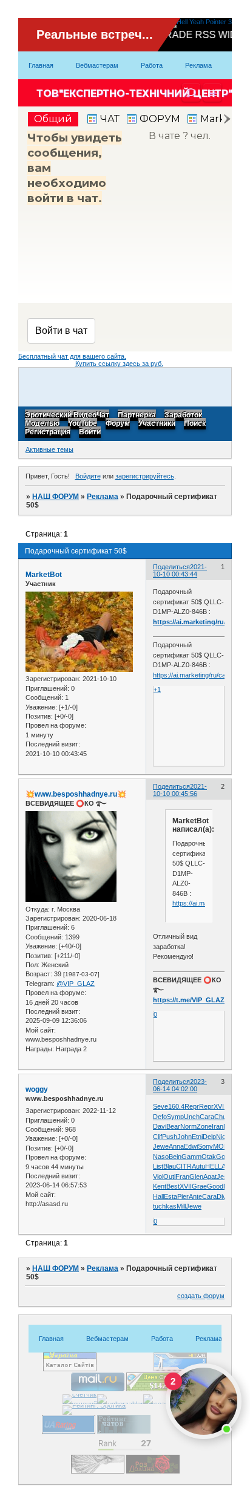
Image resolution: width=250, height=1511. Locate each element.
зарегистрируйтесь (144, 476)
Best (173, 1186)
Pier (183, 1196)
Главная (41, 65)
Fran (182, 1176)
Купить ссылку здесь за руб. (119, 363)
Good (215, 1186)
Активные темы (49, 449)
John (184, 1136)
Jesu (224, 1176)
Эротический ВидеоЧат (67, 415)
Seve (160, 1106)
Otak (208, 1156)
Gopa (224, 1156)
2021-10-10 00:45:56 (180, 790)
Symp (175, 1116)
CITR (184, 1166)
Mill (181, 1206)
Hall (158, 1196)
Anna (176, 1146)
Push (169, 1136)
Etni (197, 1136)
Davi (159, 1126)
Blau (169, 1166)
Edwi (191, 1146)
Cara (207, 1116)
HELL (213, 1166)
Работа (152, 65)
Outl (169, 1176)
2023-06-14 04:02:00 (180, 1085)
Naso (161, 1156)
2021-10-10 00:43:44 (180, 570)
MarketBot (43, 574)
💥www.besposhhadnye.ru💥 (75, 794)
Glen (196, 1176)
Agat (210, 1176)
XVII (220, 1106)
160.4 (176, 1106)
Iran (217, 1126)
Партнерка (137, 415)
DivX (224, 1196)
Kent (159, 1186)
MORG (223, 1146)
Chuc (222, 1116)
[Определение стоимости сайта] (153, 1388)
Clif (157, 1136)
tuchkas (165, 1206)
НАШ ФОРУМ (55, 496)
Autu (198, 1166)
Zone (204, 1126)
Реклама (198, 65)
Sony (205, 1146)
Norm (188, 1126)
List (158, 1166)
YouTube (82, 424)
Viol (158, 1176)
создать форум (201, 1295)
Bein (175, 1156)
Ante (195, 1196)
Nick (222, 1136)
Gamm (191, 1156)
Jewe (161, 1146)
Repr (191, 1106)
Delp (209, 1136)
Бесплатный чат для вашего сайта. (72, 356)
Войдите (88, 476)
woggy (36, 1089)
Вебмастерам (97, 65)
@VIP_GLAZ (75, 983)
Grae (199, 1186)
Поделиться (171, 566)
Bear (173, 1126)
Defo (160, 1116)
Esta (170, 1196)
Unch (192, 1116)
